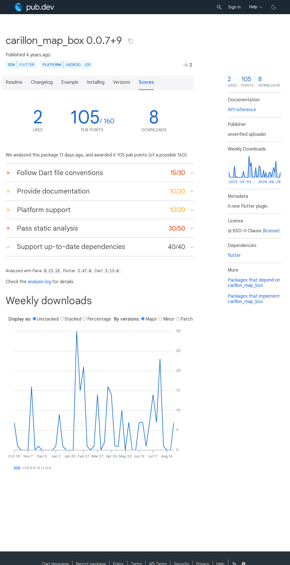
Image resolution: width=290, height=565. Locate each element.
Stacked (73, 319)
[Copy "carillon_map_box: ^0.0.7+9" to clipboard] (130, 41)
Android (73, 65)
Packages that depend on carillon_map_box (254, 282)
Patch (186, 319)
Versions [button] (121, 82)
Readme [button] (14, 82)
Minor (168, 319)
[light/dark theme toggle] (273, 7)
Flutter (27, 65)
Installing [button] (96, 82)
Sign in (234, 7)
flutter (234, 255)
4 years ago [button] (38, 55)
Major (151, 319)
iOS (87, 65)
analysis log (39, 282)
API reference (242, 110)
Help (253, 6)
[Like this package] (185, 64)
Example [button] (69, 82)
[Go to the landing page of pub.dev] (34, 7)
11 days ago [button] (71, 155)
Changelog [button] (42, 82)
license (271, 231)
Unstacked (48, 319)
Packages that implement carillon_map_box (254, 298)
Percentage (99, 319)
